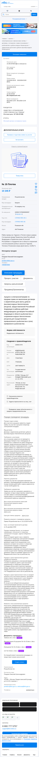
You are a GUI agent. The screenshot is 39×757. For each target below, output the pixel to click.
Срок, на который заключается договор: (16, 525)
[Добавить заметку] (36, 193)
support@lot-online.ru (9, 728)
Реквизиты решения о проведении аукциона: (17, 519)
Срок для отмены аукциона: (12, 515)
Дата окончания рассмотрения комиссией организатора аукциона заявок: (16, 509)
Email (3, 258)
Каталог (11, 38)
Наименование (8, 667)
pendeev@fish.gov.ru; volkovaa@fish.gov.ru (17, 686)
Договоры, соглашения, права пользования (15, 43)
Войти (35, 3)
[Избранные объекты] (8, 11)
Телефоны (7, 690)
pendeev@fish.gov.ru (8, 260)
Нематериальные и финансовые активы (14, 41)
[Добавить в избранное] (36, 184)
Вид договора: (8, 430)
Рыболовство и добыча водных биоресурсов (15, 45)
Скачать (19, 637)
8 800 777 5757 (28, 3)
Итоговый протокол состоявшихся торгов (15, 121)
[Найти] (3, 14)
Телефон (4, 262)
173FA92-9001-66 (20, 221)
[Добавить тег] (36, 190)
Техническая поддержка (32, 3)
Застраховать (19, 139)
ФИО (3, 254)
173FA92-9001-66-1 (20, 218)
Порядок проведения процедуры (16, 417)
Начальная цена (7, 188)
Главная (4, 38)
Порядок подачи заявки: (11, 421)
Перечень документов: (10, 478)
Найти (34, 14)
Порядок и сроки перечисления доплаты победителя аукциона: (16, 558)
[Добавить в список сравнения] (36, 187)
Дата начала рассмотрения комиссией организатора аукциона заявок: (15, 502)
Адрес (6, 677)
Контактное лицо (9, 672)
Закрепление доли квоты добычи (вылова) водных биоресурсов (17, 48)
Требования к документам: (12, 489)
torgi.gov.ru (19, 214)
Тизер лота (19, 176)
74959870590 (6, 264)
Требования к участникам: (12, 437)
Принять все (19, 745)
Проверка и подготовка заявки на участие (19, 135)
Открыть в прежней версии (19, 146)
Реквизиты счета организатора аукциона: (16, 603)
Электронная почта (10, 684)
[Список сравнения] (19, 11)
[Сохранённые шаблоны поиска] (31, 11)
